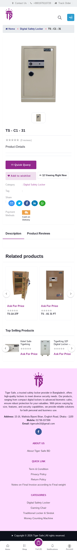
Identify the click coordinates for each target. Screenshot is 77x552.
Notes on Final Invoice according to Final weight (38, 484)
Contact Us (20, 3)
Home (11, 28)
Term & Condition (38, 469)
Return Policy (38, 479)
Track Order (64, 3)
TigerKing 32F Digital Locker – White (62, 343)
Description (13, 233)
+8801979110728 (42, 3)
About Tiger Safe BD (38, 450)
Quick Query (22, 164)
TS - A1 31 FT (48, 313)
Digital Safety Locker (31, 28)
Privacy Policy (38, 474)
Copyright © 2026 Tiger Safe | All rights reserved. (39, 535)
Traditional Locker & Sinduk (38, 513)
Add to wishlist (20, 175)
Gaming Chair (38, 507)
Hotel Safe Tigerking (25, 343)
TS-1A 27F (12, 313)
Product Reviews (38, 233)
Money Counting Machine (38, 518)
